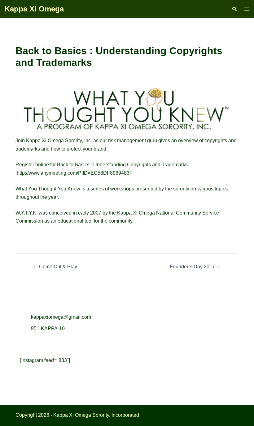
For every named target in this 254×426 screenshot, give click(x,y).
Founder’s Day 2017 (192, 266)
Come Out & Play (58, 266)
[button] (234, 8)
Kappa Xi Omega (34, 9)
